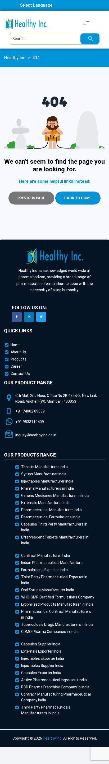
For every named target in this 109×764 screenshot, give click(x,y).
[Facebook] (17, 317)
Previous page (31, 198)
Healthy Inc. (52, 738)
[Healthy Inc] (54, 256)
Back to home (78, 198)
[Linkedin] (29, 317)
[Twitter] (41, 317)
